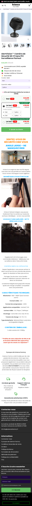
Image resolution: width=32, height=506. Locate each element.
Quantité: (6, 84)
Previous (2, 27)
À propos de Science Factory (10, 441)
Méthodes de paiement (8, 454)
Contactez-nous (6, 439)
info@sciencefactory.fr (9, 429)
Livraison (4, 447)
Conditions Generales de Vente (11, 444)
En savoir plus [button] (13, 499)
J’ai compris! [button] (16, 503)
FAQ (2, 460)
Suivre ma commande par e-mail (12, 485)
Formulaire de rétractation (10, 452)
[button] (16, 99)
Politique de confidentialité (9, 457)
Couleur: (5, 78)
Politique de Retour (7, 449)
